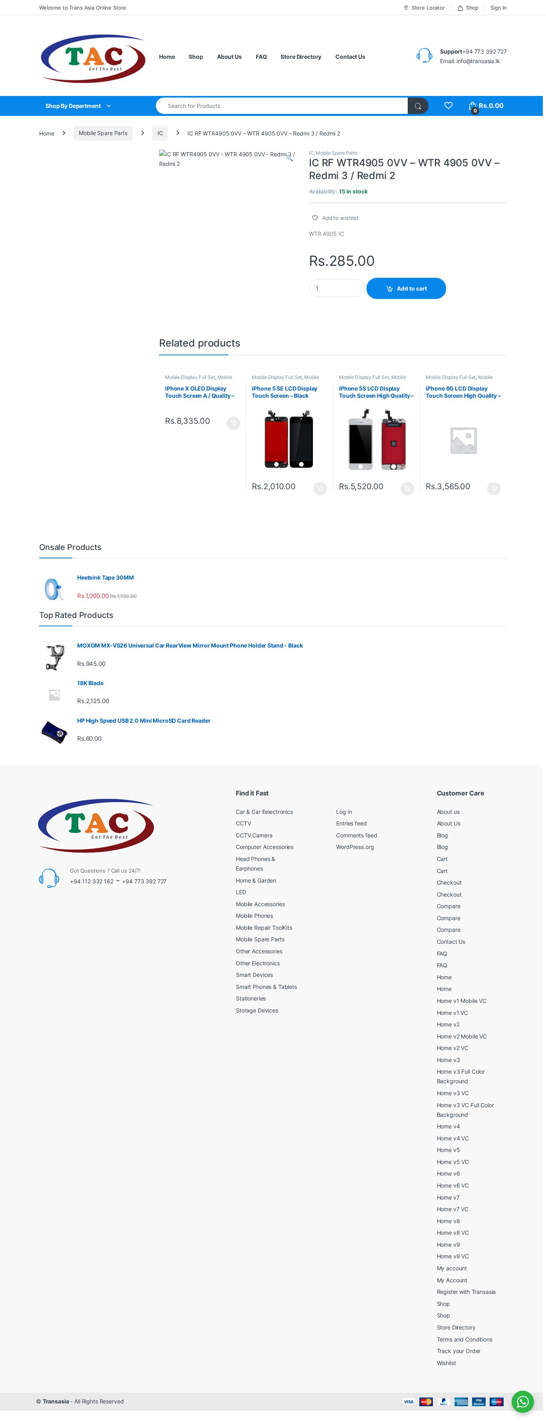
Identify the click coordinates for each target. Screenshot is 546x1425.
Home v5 (448, 1149)
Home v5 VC (453, 1161)
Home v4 (448, 1126)
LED (241, 892)
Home (167, 56)
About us (448, 811)
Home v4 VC (453, 1138)
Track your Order (459, 1350)
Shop (472, 7)
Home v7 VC (453, 1209)
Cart (442, 858)
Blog (442, 835)
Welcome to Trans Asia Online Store (82, 7)
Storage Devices (257, 1010)
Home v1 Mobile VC (462, 1000)
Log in (344, 811)
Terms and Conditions (464, 1339)
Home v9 (448, 1244)
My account (452, 1268)
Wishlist (446, 1362)
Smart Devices (254, 974)
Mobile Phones (254, 915)
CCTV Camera (254, 835)
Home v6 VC (453, 1185)
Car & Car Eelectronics (264, 811)
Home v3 (448, 1059)
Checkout (449, 882)
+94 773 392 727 (144, 881)
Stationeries (251, 998)
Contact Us (350, 56)
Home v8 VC (453, 1232)
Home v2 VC (453, 1047)
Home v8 (448, 1221)
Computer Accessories (264, 846)
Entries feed (351, 823)
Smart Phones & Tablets (266, 986)
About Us (229, 56)
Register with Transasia (466, 1291)
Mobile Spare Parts (103, 133)
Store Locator (428, 7)
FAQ (261, 56)
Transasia (56, 1401)
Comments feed (356, 835)
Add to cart (412, 288)
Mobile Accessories (260, 904)
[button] (289, 158)
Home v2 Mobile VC (462, 1036)
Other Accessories (259, 951)
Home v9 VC (453, 1256)
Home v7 (448, 1197)
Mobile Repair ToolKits (264, 927)
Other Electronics (258, 963)
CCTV (243, 823)
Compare (448, 906)
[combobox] (282, 106)
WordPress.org (355, 846)
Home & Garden (256, 880)
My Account (452, 1280)
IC (160, 133)
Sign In (498, 7)
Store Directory (301, 56)
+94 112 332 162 (92, 881)
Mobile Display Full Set (190, 377)
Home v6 (448, 1173)
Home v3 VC (453, 1093)
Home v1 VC (452, 1012)
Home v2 (448, 1024)
